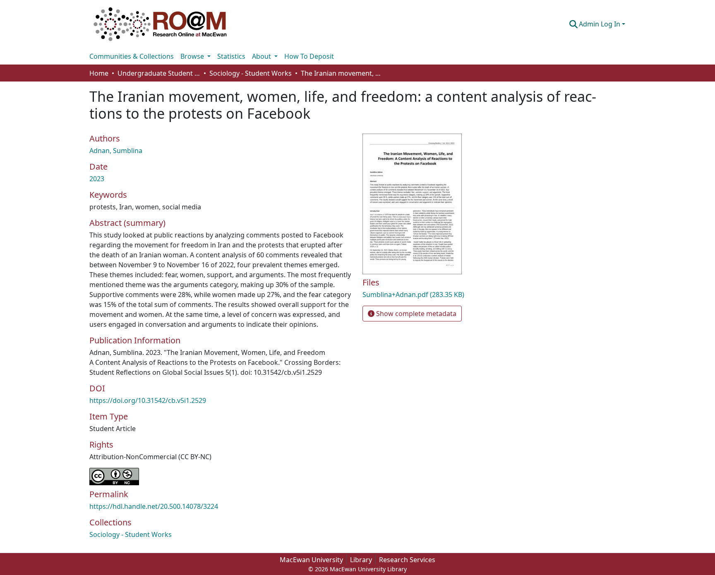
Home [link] (98, 73)
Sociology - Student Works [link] (250, 73)
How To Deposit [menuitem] (309, 56)
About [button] (262, 56)
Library (361, 559)
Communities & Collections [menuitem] (131, 56)
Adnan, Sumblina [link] (115, 150)
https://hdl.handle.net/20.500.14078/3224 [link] (153, 506)
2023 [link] (96, 178)
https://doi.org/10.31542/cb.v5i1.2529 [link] (147, 400)
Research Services (407, 559)
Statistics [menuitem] (231, 56)
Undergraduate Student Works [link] (159, 73)
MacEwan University (311, 559)
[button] (160, 24)
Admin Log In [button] (600, 24)
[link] (448, 294)
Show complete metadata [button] (415, 313)
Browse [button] (193, 56)
